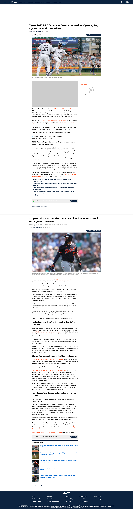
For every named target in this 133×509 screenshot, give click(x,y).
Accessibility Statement (53, 501)
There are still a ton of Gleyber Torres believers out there (47, 359)
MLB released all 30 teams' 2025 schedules (65, 109)
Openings (49, 496)
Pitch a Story (50, 499)
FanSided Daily (36, 499)
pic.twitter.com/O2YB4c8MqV (55, 136)
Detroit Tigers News (41, 206)
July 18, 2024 (49, 138)
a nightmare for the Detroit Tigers (64, 280)
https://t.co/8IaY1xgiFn (40, 136)
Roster (43, 2)
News (20, 2)
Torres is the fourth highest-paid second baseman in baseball (49, 370)
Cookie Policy (97, 499)
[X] (124, 2)
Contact (67, 496)
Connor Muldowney (36, 227)
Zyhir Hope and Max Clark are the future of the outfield (47, 432)
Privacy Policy (69, 499)
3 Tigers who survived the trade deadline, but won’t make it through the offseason (54, 194)
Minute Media (24, 505)
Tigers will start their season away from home (54, 120)
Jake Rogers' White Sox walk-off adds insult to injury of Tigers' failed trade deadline (55, 184)
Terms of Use (82, 499)
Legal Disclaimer (36, 501)
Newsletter (54, 2)
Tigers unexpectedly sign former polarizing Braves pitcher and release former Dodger (53, 188)
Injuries (48, 2)
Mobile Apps (97, 496)
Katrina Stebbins (36, 31)
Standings (37, 2)
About (33, 496)
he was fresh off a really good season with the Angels (46, 332)
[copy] (40, 35)
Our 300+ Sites (83, 496)
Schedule (30, 2)
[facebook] (121, 2)
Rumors (25, 2)
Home (33, 206)
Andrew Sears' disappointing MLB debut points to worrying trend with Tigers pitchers (53, 180)
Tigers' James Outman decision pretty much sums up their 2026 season (54, 191)
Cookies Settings (83, 501)
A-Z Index (68, 501)
